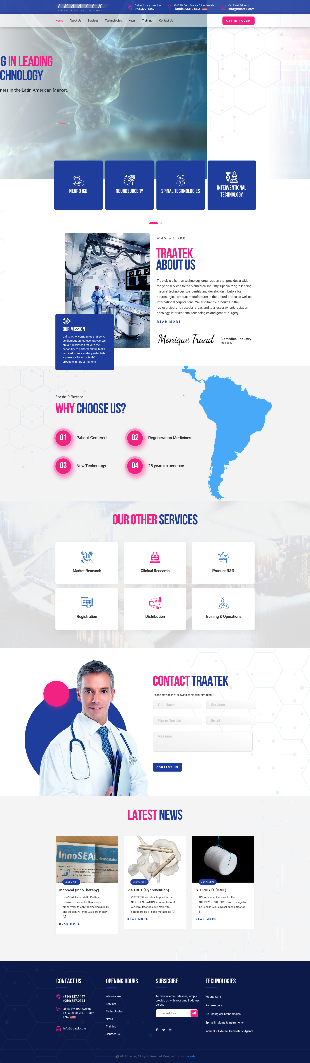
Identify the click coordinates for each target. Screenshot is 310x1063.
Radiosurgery (213, 1005)
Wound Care (213, 996)
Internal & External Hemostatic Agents (229, 1031)
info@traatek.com (241, 9)
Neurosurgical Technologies (223, 1014)
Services (93, 20)
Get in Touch (238, 20)
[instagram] (170, 1030)
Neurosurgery (78, 191)
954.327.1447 (144, 9)
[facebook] (157, 1030)
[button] (57, 123)
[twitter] (164, 1030)
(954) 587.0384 (74, 1001)
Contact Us (166, 20)
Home (59, 20)
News (131, 20)
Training (147, 20)
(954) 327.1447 (74, 996)
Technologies (113, 20)
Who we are (113, 996)
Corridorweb (187, 1056)
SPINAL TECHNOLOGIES (129, 191)
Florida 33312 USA (187, 9)
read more (169, 321)
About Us (75, 20)
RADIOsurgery (232, 191)
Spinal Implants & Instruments (224, 1022)
